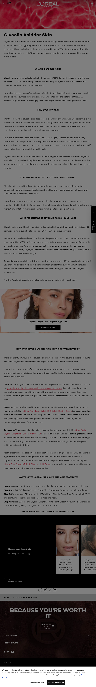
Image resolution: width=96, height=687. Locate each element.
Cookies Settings (37, 682)
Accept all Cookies (56, 682)
